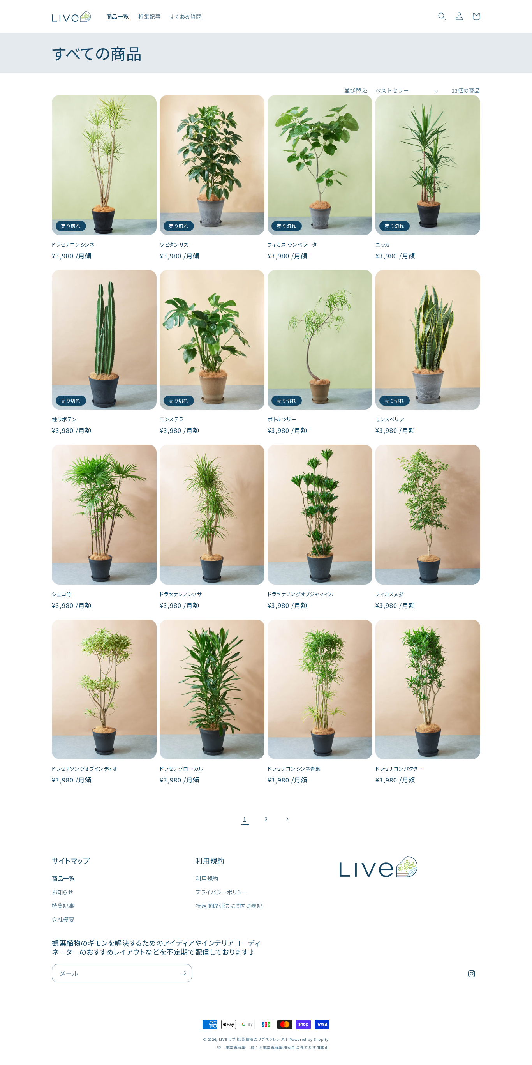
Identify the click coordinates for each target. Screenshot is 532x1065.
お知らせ (62, 892)
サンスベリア (389, 419)
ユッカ (382, 245)
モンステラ (171, 419)
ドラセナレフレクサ (180, 594)
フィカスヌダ (389, 594)
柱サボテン (64, 419)
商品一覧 (63, 878)
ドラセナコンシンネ (73, 245)
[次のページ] (287, 819)
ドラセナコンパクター (399, 769)
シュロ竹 (62, 594)
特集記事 (63, 906)
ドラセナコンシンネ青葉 (294, 769)
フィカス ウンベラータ (292, 245)
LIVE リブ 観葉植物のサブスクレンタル (253, 1039)
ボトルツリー (282, 419)
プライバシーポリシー (222, 892)
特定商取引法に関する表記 (229, 906)
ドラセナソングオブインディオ (84, 769)
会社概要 (63, 919)
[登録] (183, 973)
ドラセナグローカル (181, 769)
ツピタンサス (174, 245)
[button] (442, 16)
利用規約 (207, 878)
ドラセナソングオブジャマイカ (300, 594)
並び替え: (356, 90)
